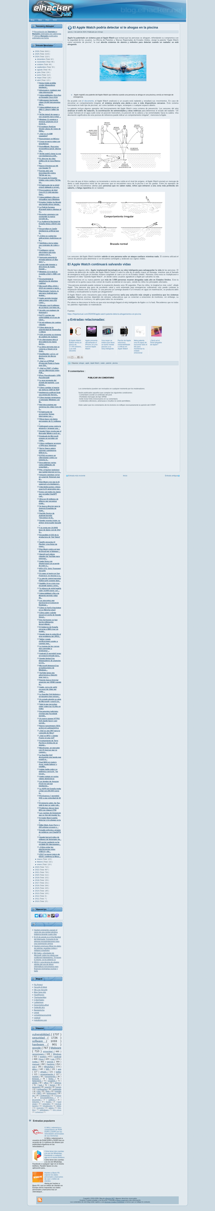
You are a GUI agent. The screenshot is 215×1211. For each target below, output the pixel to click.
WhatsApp (49, 1066)
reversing (40, 1108)
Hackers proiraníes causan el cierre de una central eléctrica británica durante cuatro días (46, 932)
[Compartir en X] (75, 357)
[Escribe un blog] (72, 357)
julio (39, 72)
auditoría (52, 1100)
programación (47, 1074)
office (46, 1083)
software (39, 1041)
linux (41, 1059)
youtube (35, 1077)
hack (40, 1085)
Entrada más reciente (76, 476)
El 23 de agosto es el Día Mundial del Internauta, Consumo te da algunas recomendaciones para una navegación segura (47, 940)
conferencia (45, 1096)
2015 (37, 888)
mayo (39, 78)
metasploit (46, 1104)
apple (87, 363)
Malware (56, 1047)
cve (53, 1059)
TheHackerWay (40, 997)
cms (39, 1091)
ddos (35, 1069)
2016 (37, 886)
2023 (37, 867)
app (59, 1069)
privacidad (48, 1051)
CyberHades (39, 1000)
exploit (43, 1056)
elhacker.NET (110, 1198)
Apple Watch (95, 363)
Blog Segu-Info (40, 992)
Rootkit (49, 1102)
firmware (36, 1079)
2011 (37, 899)
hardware (40, 1044)
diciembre (41, 59)
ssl (33, 1096)
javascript (36, 1087)
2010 (37, 901)
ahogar (82, 363)
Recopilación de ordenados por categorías (46, 33)
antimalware (44, 1110)
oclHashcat (39, 1112)
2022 (37, 870)
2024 (37, 57)
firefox (52, 1079)
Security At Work (40, 987)
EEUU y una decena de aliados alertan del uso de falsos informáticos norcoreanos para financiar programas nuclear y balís (46, 966)
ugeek (36, 1013)
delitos (59, 1106)
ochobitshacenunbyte (42, 1015)
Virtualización (48, 1106)
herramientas (50, 1077)
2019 (37, 878)
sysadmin (52, 1081)
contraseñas (42, 1089)
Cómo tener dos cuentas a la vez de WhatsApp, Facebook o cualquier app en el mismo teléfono (54, 1154)
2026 (37, 51)
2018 (37, 880)
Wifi (48, 1069)
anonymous (52, 1093)
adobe (35, 1083)
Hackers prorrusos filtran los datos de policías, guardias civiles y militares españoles (47, 948)
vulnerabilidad (41, 1034)
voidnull (37, 1018)
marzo (40, 859)
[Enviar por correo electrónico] (68, 357)
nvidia (35, 1061)
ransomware (38, 1054)
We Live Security (40, 990)
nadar (103, 363)
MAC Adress (57, 1110)
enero (39, 864)
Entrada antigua (171, 476)
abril (39, 80)
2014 (37, 891)
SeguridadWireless (47, 1098)
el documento (88, 101)
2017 (37, 883)
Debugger (36, 1102)
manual (36, 1064)
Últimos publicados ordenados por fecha (45, 37)
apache (48, 1087)
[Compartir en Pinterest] (81, 357)
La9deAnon (38, 1002)
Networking (37, 1081)
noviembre (41, 62)
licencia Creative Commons (114, 1202)
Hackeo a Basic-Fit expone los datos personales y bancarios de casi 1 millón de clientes (53, 1177)
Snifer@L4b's (39, 1008)
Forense (58, 1095)
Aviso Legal (121, 1200)
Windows (57, 1054)
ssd (34, 1066)
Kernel (53, 1085)
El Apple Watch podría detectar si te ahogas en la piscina (115, 27)
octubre (40, 64)
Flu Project (38, 985)
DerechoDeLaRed (41, 1005)
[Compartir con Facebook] (78, 357)
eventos (58, 1091)
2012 (37, 896)
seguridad (40, 1037)
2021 (37, 872)
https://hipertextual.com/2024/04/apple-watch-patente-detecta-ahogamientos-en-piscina (104, 314)
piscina (115, 363)
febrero (40, 862)
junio (39, 75)
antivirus (58, 1083)
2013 (37, 893)
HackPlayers (39, 995)
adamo (51, 1108)
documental (37, 1100)
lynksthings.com (40, 1020)
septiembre (42, 67)
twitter (58, 1072)
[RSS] (39, 1200)
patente (109, 363)
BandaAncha (39, 1010)
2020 (37, 875)
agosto (40, 70)
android (57, 1056)
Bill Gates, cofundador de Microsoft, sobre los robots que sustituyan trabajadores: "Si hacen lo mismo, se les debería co (47, 956)
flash (48, 1091)
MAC (39, 1093)
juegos (58, 1087)
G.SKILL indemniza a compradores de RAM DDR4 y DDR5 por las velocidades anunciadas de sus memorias (54, 1132)
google (37, 1047)
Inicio (125, 476)
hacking (51, 1064)
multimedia (57, 1089)
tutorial (50, 1061)
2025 (37, 54)
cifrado (44, 1072)
